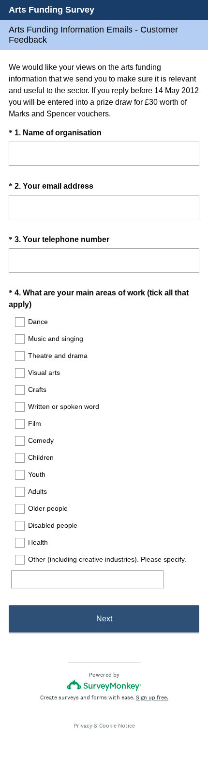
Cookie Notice (117, 726)
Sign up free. (152, 697)
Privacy (83, 726)
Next (104, 619)
